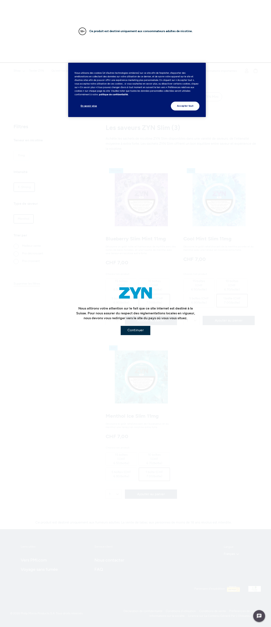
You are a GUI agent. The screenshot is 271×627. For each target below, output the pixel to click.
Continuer (135, 330)
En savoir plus (89, 105)
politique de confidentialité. (114, 94)
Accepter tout (185, 105)
